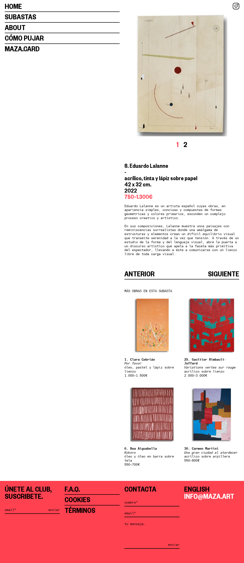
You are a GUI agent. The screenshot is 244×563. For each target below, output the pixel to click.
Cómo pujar (24, 38)
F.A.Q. (72, 489)
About (15, 27)
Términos (80, 510)
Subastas (20, 16)
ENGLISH (196, 489)
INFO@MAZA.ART (209, 496)
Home (13, 6)
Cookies (77, 499)
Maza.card (22, 48)
